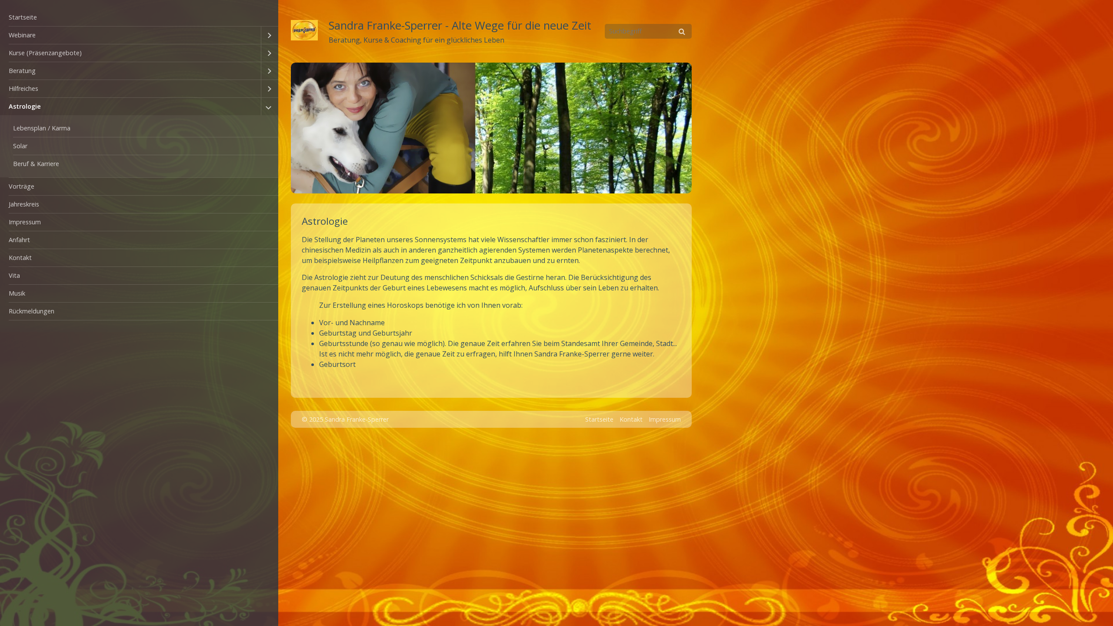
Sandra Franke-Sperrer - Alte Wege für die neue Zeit (460, 25)
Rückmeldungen (31, 311)
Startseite (23, 17)
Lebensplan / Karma (41, 128)
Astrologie (25, 106)
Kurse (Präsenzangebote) (45, 53)
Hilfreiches (23, 88)
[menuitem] (139, 18)
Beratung (22, 71)
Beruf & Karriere (36, 164)
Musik (17, 293)
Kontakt (20, 257)
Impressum (25, 222)
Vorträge (21, 186)
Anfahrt (19, 240)
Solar (20, 146)
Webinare (22, 35)
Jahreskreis (24, 204)
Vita (14, 275)
